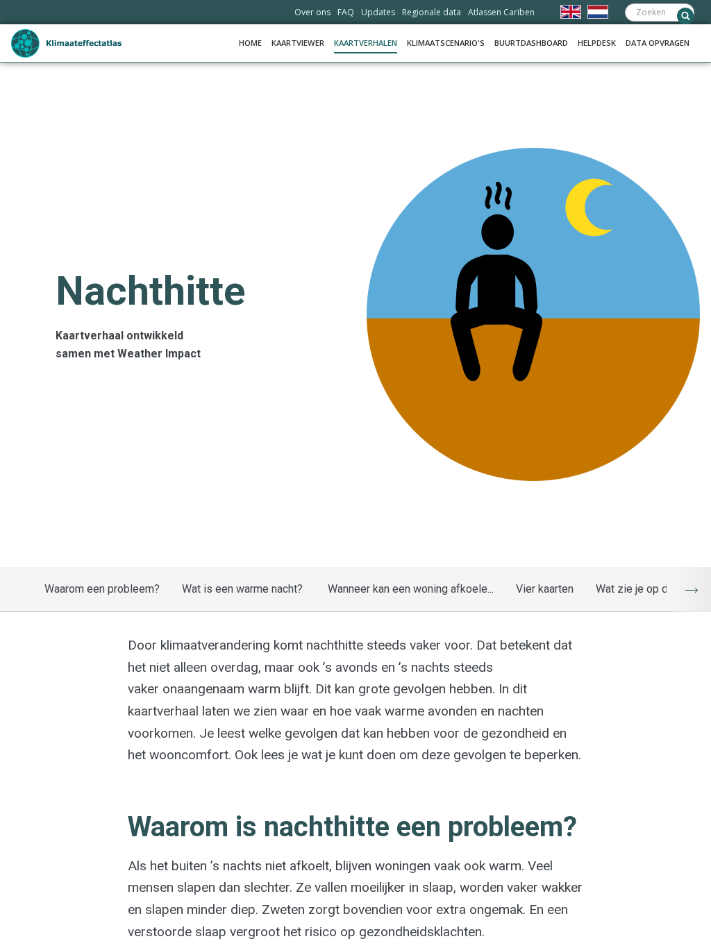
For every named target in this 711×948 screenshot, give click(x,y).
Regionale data (431, 12)
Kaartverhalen (365, 42)
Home (250, 42)
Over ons (312, 12)
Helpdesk (597, 42)
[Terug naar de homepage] (66, 43)
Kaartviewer (297, 42)
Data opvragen (657, 42)
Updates (378, 12)
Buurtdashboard (531, 42)
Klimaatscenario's (446, 42)
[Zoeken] (685, 16)
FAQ (345, 12)
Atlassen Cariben (501, 12)
